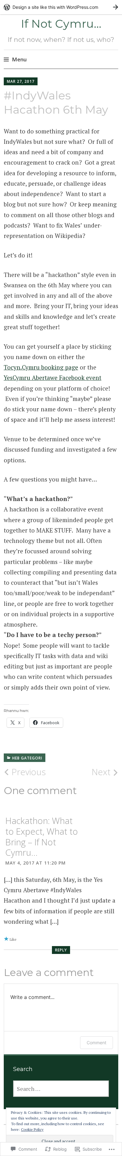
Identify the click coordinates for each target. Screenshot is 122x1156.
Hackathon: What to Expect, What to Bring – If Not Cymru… (41, 836)
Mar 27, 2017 (20, 81)
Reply (61, 950)
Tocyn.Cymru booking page (41, 367)
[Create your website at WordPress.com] (61, 7)
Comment (96, 1042)
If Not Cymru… (61, 24)
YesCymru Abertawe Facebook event (52, 377)
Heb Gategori (27, 758)
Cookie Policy (32, 1129)
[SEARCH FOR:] (61, 1088)
